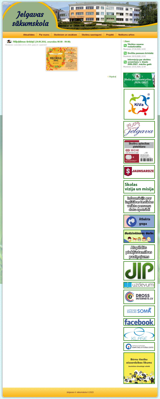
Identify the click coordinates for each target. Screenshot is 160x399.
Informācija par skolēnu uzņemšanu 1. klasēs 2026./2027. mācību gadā (139, 61)
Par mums (44, 35)
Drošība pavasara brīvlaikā (140, 53)
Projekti (110, 35)
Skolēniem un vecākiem (65, 35)
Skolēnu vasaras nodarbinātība (136, 45)
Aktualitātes (29, 35)
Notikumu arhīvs (126, 35)
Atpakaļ (112, 76)
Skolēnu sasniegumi (92, 35)
